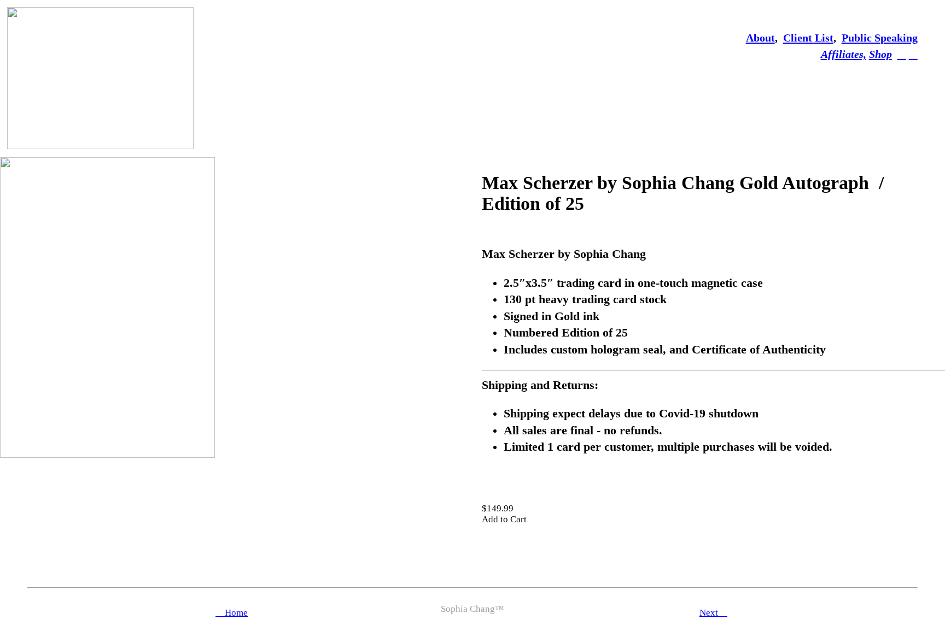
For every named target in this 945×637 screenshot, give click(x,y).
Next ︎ (713, 612)
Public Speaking (880, 38)
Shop (880, 54)
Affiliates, (843, 54)
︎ (913, 54)
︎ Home (231, 612)
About (760, 38)
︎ (901, 54)
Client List (808, 38)
